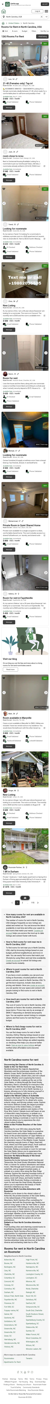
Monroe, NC (30, 1281)
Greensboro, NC (10, 1325)
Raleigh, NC (30, 1292)
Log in (37, 11)
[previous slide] (5, 58)
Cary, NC (7, 1270)
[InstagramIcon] (32, 1372)
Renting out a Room (24, 1385)
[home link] (3, 11)
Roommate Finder (39, 1385)
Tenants (29, 1358)
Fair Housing (23, 1382)
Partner (5, 1379)
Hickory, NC (8, 1347)
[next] (46, 16)
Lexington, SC (31, 1278)
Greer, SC (8, 1336)
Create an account (13, 960)
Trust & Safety (15, 1387)
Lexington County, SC (34, 1274)
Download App (40, 1382)
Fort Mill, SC (9, 1307)
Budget (24, 31)
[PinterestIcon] (28, 1372)
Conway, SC (9, 1285)
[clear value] (41, 16)
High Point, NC (32, 1260)
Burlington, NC (10, 1267)
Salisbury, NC (31, 1299)
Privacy (39, 1379)
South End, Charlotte (34, 1310)
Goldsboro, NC (10, 1321)
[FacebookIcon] (18, 1372)
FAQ (26, 1379)
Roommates (9, 1358)
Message (9, 107)
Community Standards (31, 1387)
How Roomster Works (36, 1390)
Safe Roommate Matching (16, 1390)
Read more (10, 669)
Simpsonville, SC (33, 1307)
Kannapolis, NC (32, 1267)
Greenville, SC (9, 1332)
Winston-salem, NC (34, 1349)
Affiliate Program (11, 1382)
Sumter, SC (30, 1331)
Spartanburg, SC (32, 1323)
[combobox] (22, 17)
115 (33, 903)
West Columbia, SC (33, 1338)
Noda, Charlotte (32, 1289)
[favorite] (4, 43)
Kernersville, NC (32, 1270)
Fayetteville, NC (10, 1299)
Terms (20, 1379)
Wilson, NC (30, 1345)
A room (15, 31)
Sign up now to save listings (22, 1045)
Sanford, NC (31, 1303)
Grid (6, 31)
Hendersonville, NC (12, 1343)
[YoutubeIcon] (25, 1372)
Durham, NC (9, 1292)
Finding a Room (9, 1385)
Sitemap (13, 1379)
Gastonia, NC (9, 1318)
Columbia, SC (9, 1278)
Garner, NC (8, 1314)
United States (13, 23)
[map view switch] (25, 898)
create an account (37, 985)
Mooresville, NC (32, 1285)
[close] (2, 4)
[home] (3, 23)
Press (45, 1379)
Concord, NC (9, 1281)
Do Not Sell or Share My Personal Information (25, 1394)
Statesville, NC (32, 1327)
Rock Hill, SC (31, 1296)
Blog (31, 1382)
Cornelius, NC (9, 1289)
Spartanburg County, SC (35, 1320)
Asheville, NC (9, 1260)
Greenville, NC (10, 1328)
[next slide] (44, 58)
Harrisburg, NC (10, 1339)
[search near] (3, 16)
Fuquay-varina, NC (11, 1310)
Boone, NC (8, 1263)
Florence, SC (9, 1303)
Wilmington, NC (32, 1342)
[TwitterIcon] (21, 1372)
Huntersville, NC (32, 1263)
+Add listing (42, 36)
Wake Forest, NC (33, 1334)
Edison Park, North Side (13, 1296)
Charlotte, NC (9, 1274)
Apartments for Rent (12, 1362)
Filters (34, 31)
